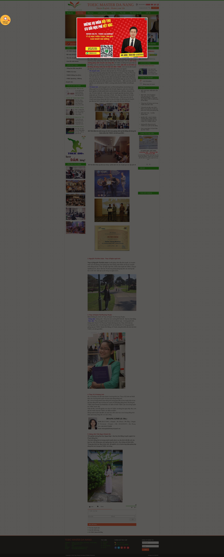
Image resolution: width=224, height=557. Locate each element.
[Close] (145, 19)
